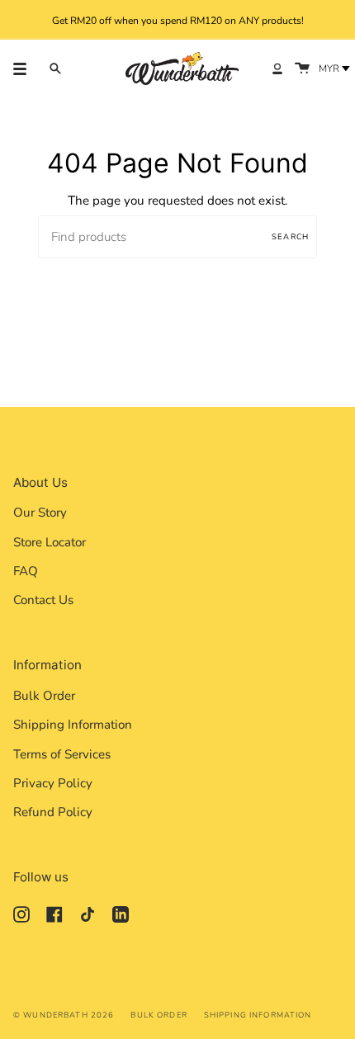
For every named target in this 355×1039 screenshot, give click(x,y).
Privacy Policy (52, 783)
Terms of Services (62, 754)
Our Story (40, 512)
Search (290, 236)
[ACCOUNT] (277, 68)
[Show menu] (25, 68)
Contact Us (43, 600)
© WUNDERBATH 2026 (63, 1014)
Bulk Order (44, 695)
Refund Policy (52, 812)
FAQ (25, 571)
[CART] (302, 68)
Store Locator (49, 542)
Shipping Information (72, 724)
